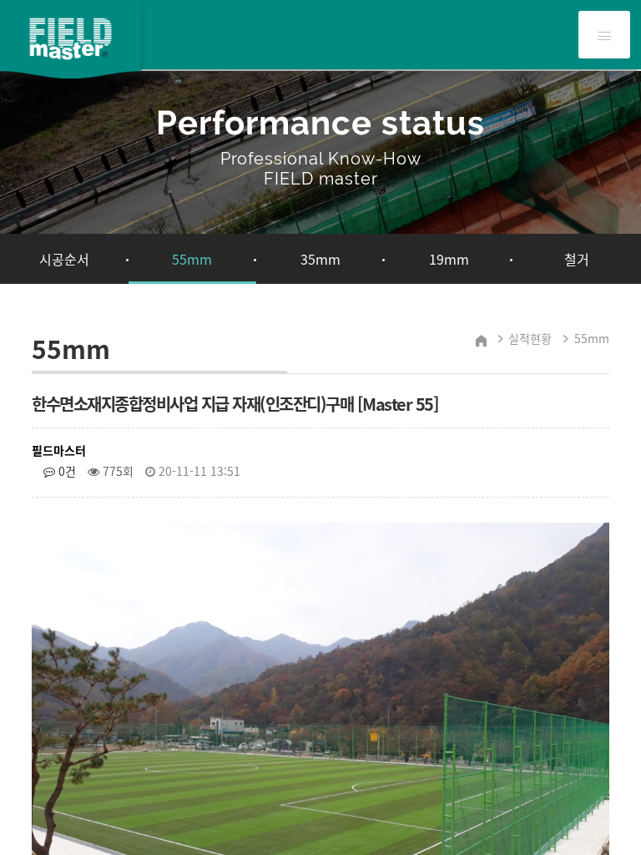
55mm (192, 259)
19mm (449, 259)
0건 (65, 471)
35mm (320, 259)
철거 (576, 259)
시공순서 (64, 259)
